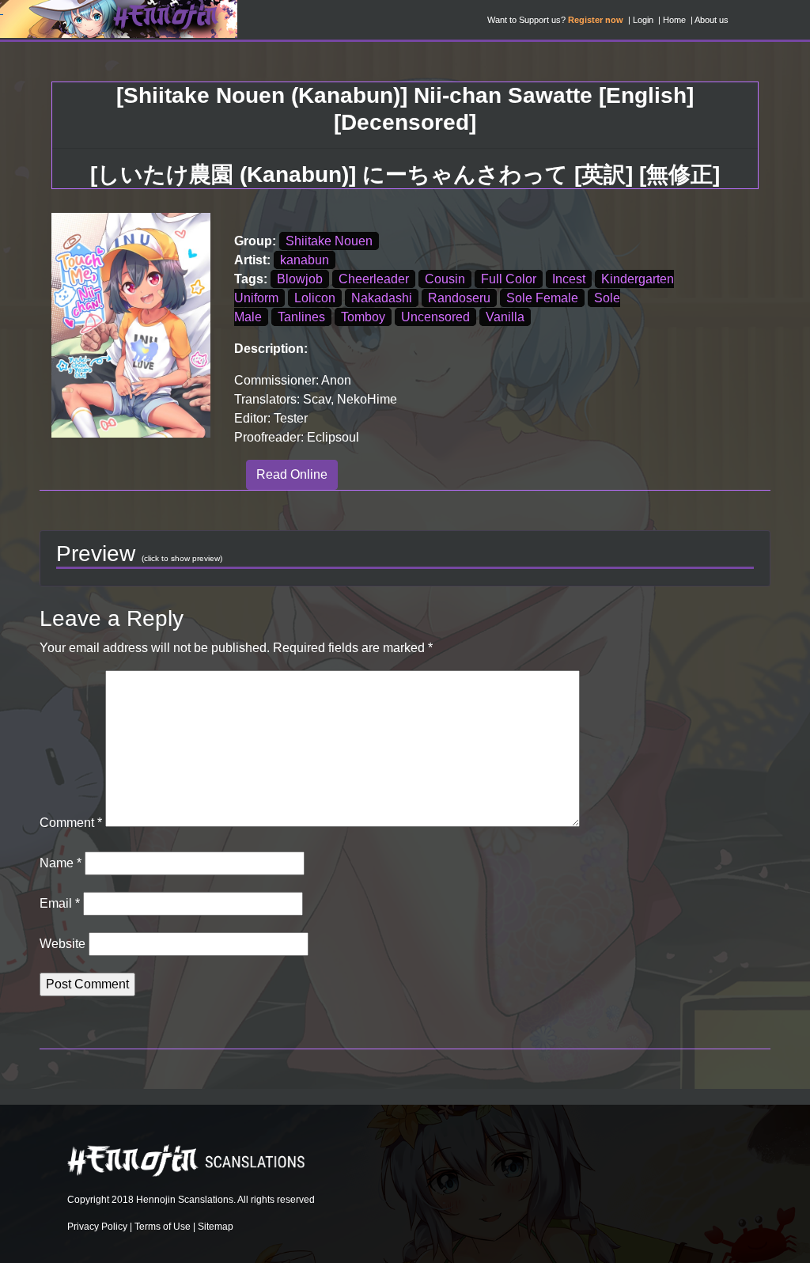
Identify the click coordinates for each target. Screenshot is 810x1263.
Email (60, 903)
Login (643, 20)
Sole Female (542, 298)
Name (60, 863)
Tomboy (363, 317)
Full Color (508, 279)
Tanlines (301, 317)
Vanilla (505, 317)
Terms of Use (162, 1226)
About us (712, 20)
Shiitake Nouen (329, 241)
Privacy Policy (97, 1226)
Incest (568, 279)
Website (62, 943)
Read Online (291, 474)
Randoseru (459, 298)
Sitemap (215, 1226)
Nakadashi (381, 298)
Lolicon (314, 298)
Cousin (445, 279)
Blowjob (300, 279)
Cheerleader (374, 279)
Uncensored (435, 317)
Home (674, 20)
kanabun (304, 260)
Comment (71, 822)
